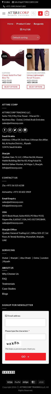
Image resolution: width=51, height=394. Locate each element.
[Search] (33, 13)
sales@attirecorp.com (12, 123)
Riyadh (6, 261)
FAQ (4, 279)
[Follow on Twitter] (15, 130)
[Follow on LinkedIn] (25, 130)
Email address (14, 316)
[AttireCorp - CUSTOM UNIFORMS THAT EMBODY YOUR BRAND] (18, 13)
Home (10, 23)
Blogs (5, 294)
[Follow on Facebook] (4, 130)
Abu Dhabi (25, 257)
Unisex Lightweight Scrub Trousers (35, 76)
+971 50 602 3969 (22, 191)
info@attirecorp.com (12, 205)
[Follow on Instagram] (10, 130)
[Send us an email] (20, 130)
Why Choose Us (10, 274)
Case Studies (9, 289)
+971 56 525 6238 (15, 185)
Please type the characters (17, 331)
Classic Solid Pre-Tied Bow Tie (11, 76)
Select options (11, 87)
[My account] (40, 13)
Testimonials (8, 284)
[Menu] (4, 13)
